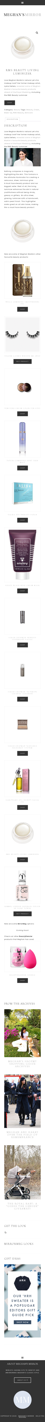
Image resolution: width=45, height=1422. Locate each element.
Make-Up (8, 113)
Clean (36, 110)
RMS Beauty (18, 113)
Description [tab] (12, 119)
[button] (37, 33)
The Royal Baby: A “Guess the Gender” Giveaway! (22, 1206)
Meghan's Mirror (22, 14)
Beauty (17, 110)
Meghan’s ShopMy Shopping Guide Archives (22, 1064)
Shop (9, 103)
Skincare (29, 113)
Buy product (22, 361)
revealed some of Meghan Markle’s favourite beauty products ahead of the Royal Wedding (22, 89)
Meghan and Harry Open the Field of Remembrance (22, 1135)
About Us (21, 1380)
